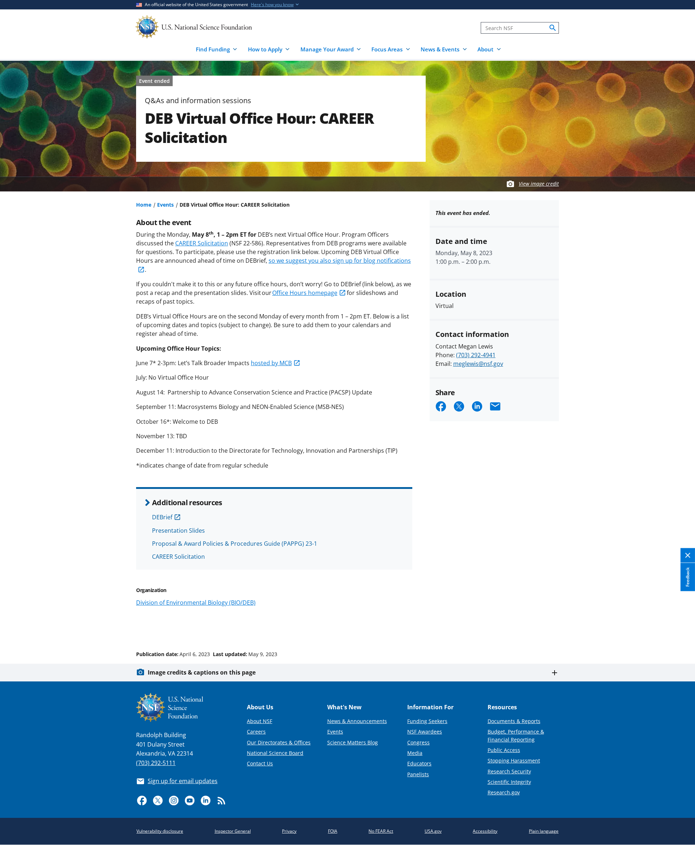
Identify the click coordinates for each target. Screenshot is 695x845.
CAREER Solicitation (201, 243)
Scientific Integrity (509, 781)
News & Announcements (357, 721)
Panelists (418, 774)
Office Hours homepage (304, 293)
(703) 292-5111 (156, 763)
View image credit (539, 183)
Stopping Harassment (514, 760)
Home (143, 204)
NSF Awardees (424, 731)
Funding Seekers (427, 721)
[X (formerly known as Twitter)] (158, 800)
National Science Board (275, 752)
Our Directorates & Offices (279, 742)
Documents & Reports (514, 721)
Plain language (544, 831)
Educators (419, 763)
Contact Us (260, 763)
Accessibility (485, 831)
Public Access (504, 750)
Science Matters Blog (352, 742)
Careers (256, 731)
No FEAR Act (380, 831)
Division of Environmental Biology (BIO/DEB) (196, 603)
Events (165, 204)
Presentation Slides (178, 531)
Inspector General (233, 831)
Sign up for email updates (183, 781)
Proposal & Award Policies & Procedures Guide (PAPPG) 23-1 (234, 544)
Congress (418, 742)
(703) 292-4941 (476, 355)
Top (679, 627)
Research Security (509, 771)
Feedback (688, 577)
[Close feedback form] (688, 555)
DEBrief (162, 517)
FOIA (332, 831)
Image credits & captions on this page (202, 672)
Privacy (289, 831)
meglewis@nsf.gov (478, 364)
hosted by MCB (271, 363)
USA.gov (433, 831)
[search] (552, 28)
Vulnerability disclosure (159, 831)
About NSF (259, 721)
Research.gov (504, 792)
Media (414, 752)
